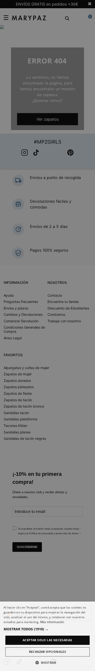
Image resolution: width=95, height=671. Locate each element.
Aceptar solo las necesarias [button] (47, 640)
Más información (52, 622)
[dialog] (47, 636)
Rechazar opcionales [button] (47, 652)
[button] (47, 629)
